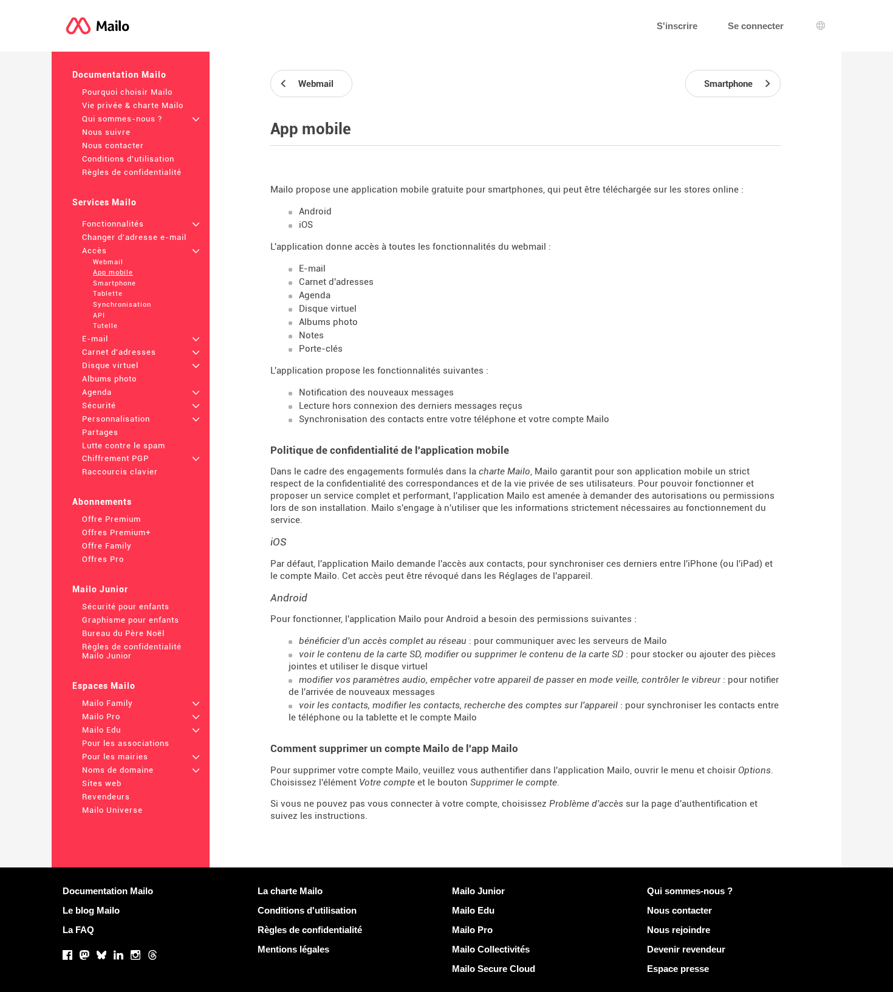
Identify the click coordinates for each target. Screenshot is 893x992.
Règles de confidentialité (132, 172)
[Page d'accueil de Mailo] (97, 25)
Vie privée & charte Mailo (132, 105)
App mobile (113, 272)
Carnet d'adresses (119, 352)
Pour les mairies (115, 756)
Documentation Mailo (119, 75)
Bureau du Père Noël (123, 633)
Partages (100, 432)
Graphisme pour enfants (130, 619)
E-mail (95, 338)
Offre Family (107, 545)
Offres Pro (103, 559)
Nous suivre (106, 132)
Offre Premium (111, 519)
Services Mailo (104, 202)
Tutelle (105, 326)
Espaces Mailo (103, 686)
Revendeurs (106, 796)
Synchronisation (122, 305)
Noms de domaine (118, 770)
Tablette (108, 294)
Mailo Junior (100, 589)
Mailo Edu (101, 729)
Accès (94, 250)
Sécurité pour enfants (125, 606)
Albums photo (109, 378)
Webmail (108, 262)
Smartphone (114, 283)
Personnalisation (116, 418)
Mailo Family (107, 703)
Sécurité (99, 405)
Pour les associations (125, 743)
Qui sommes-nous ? (122, 118)
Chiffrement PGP (115, 458)
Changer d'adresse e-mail (134, 237)
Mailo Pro (101, 716)
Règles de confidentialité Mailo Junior (132, 651)
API (99, 316)
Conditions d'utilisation (128, 158)
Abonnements (102, 502)
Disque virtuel (110, 365)
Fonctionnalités (113, 223)
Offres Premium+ (116, 532)
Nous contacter (113, 145)
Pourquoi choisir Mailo (127, 92)
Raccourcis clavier (120, 471)
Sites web (101, 783)
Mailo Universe (112, 810)
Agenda (97, 392)
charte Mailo (504, 471)
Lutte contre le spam (123, 445)
